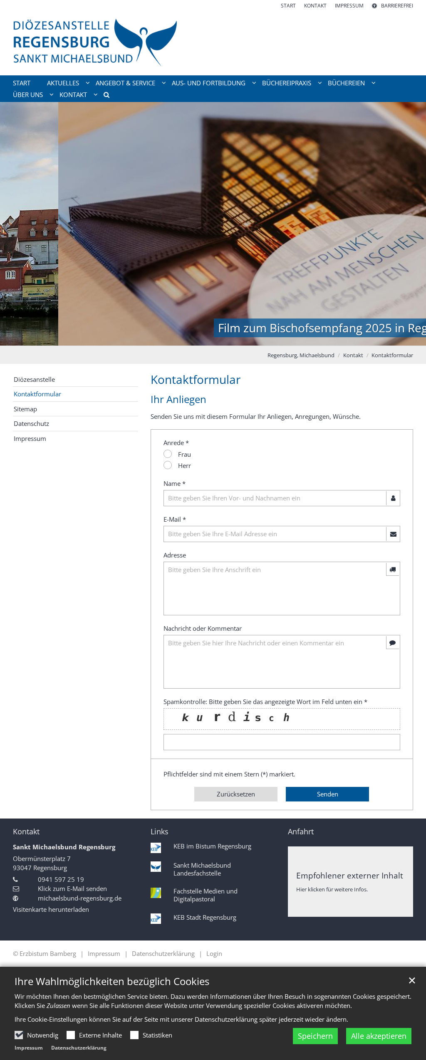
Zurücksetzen (236, 794)
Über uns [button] (28, 94)
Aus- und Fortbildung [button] (208, 83)
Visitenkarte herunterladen (51, 909)
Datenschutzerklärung (78, 1047)
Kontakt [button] (73, 94)
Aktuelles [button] (63, 83)
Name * (174, 483)
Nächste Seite (409, 224)
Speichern (315, 1036)
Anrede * (176, 442)
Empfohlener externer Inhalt (349, 875)
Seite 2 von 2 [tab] (220, 337)
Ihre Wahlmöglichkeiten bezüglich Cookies (112, 981)
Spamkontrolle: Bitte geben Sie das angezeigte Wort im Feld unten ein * (265, 701)
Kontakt (353, 355)
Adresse (174, 555)
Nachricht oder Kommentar (202, 628)
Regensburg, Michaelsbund (300, 355)
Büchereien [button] (346, 83)
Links (159, 831)
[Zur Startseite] (213, 42)
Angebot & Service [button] (125, 83)
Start (21, 83)
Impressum (29, 1047)
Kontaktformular (392, 355)
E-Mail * (174, 519)
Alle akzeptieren (378, 1036)
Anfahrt (301, 831)
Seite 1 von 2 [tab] (206, 337)
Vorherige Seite (16, 224)
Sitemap (25, 409)
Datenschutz (31, 423)
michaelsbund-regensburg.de (79, 898)
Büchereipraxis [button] (286, 83)
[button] (103, 96)
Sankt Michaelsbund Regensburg (64, 847)
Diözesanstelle (34, 379)
